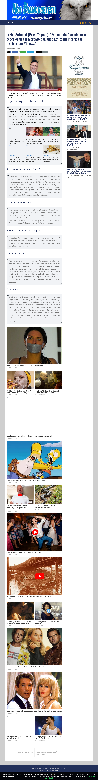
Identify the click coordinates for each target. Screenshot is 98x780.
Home (9, 23)
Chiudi (51, 778)
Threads (39, 52)
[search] (90, 23)
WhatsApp (22, 52)
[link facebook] (80, 23)
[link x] (77, 23)
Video (26, 23)
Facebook (14, 52)
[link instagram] (83, 23)
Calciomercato (20, 23)
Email (45, 52)
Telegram (31, 52)
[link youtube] (85, 23)
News (13, 23)
